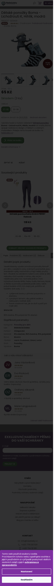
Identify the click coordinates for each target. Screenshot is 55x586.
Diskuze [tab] (41, 255)
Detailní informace (9, 147)
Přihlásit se (10, 464)
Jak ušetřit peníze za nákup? (27, 517)
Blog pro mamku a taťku (27, 520)
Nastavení (26, 571)
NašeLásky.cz (7, 133)
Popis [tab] (5, 255)
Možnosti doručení (38, 117)
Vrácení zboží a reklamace (27, 514)
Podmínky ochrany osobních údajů (27, 492)
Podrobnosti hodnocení (42, 23)
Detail (27, 229)
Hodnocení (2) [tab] (29, 255)
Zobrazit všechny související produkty (27, 248)
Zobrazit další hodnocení (41, 420)
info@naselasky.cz (29, 541)
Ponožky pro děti (22, 324)
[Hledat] (34, 3)
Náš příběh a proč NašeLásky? (27, 483)
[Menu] (48, 3)
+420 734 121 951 (29, 548)
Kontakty (27, 486)
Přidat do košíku (14, 140)
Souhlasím (26, 579)
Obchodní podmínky (27, 489)
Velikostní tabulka (27, 507)
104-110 (27, 236)
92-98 (18, 236)
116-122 (37, 236)
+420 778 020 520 (29, 544)
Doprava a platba (27, 510)
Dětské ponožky (41, 123)
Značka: (10, 26)
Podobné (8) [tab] (15, 255)
